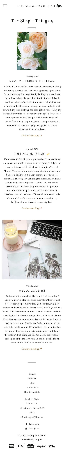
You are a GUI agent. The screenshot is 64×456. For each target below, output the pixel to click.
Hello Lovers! (32, 290)
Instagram (33, 428)
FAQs (32, 412)
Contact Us (32, 403)
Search (32, 373)
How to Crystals (32, 392)
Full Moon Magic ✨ (32, 154)
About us (32, 378)
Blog (32, 383)
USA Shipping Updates (32, 417)
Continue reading (31, 135)
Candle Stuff (32, 387)
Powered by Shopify (32, 439)
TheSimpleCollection (32, 6)
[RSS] (52, 21)
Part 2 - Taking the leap (32, 81)
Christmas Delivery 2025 (32, 408)
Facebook (33, 424)
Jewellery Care (32, 399)
